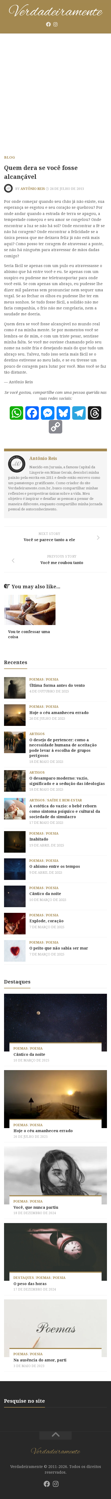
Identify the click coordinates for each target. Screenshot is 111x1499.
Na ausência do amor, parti (40, 1360)
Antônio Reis (32, 189)
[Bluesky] (62, 24)
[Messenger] (48, 413)
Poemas (36, 679)
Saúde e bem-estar (64, 800)
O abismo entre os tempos (54, 866)
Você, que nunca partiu (35, 1207)
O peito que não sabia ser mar (58, 948)
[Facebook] (48, 24)
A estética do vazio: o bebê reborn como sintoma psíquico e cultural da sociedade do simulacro (64, 811)
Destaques (23, 1278)
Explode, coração (46, 921)
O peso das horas (30, 1284)
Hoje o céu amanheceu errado (59, 713)
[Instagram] (55, 24)
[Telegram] (79, 413)
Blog (9, 157)
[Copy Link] (55, 426)
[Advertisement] (55, 92)
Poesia (52, 679)
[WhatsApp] (16, 413)
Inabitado (38, 839)
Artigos (37, 734)
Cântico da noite (45, 894)
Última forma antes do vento (57, 685)
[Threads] (94, 413)
